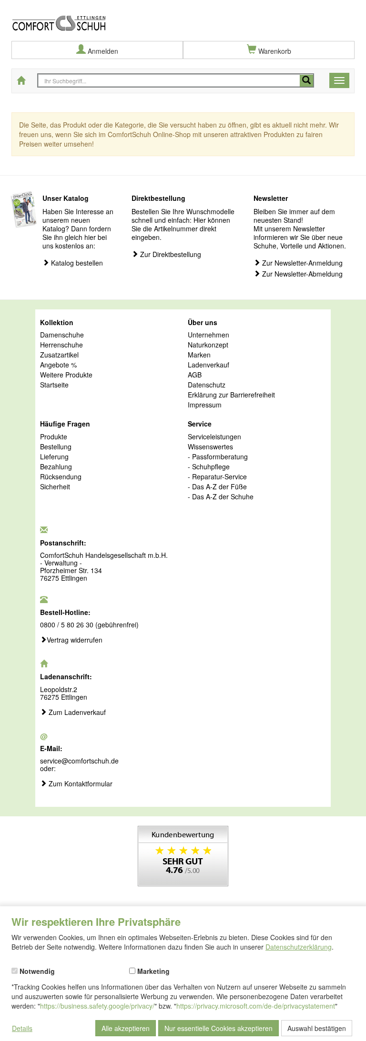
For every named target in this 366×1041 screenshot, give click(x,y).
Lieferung (54, 457)
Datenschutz (206, 385)
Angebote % (58, 365)
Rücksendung (60, 477)
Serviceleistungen (214, 437)
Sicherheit (55, 487)
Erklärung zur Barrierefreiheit (231, 395)
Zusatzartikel (59, 355)
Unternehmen (208, 335)
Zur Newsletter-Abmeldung (301, 273)
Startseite (54, 385)
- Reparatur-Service (217, 477)
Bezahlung (56, 467)
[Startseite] (183, 15)
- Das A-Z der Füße (217, 487)
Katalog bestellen (76, 263)
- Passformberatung (218, 457)
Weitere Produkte (66, 375)
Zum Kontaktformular (79, 784)
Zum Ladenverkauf (76, 712)
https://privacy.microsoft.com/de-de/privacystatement (255, 1006)
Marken (199, 355)
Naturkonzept (208, 345)
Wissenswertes (210, 447)
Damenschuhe (62, 335)
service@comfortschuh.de (79, 760)
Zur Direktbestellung (169, 254)
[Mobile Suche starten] (306, 81)
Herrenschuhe (61, 345)
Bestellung (55, 447)
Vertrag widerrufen (74, 640)
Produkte (53, 437)
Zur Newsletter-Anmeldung (301, 263)
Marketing (152, 970)
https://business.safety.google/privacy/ (97, 1006)
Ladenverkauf (208, 365)
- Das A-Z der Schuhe (221, 497)
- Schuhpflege (209, 467)
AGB (195, 375)
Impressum (205, 405)
